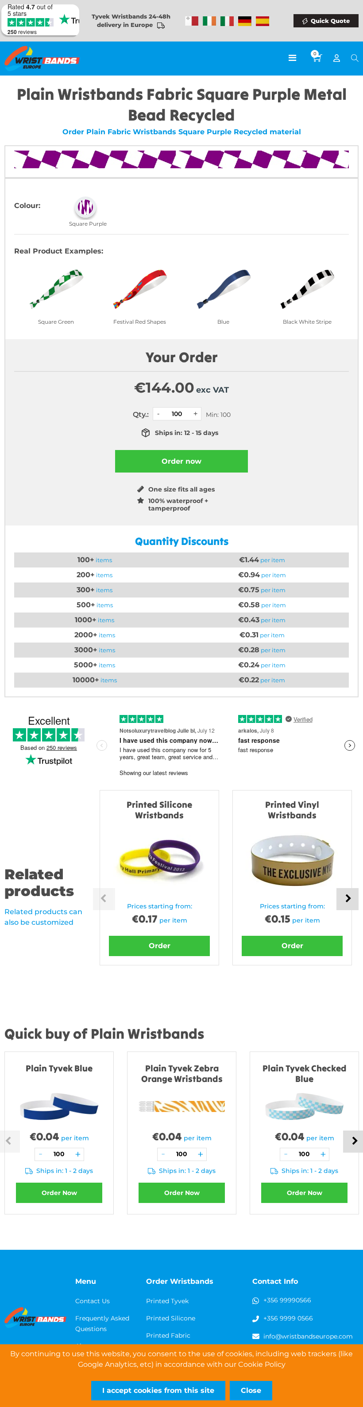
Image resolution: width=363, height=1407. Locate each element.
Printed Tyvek (167, 1301)
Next (347, 899)
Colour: (27, 205)
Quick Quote (330, 20)
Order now (181, 461)
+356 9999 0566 (288, 1318)
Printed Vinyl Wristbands (292, 810)
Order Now (59, 1193)
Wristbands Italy (227, 21)
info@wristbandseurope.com (308, 1336)
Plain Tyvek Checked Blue (305, 1073)
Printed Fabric (168, 1335)
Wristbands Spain (262, 21)
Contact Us (92, 1301)
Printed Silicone (170, 1318)
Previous (104, 899)
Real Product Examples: (58, 251)
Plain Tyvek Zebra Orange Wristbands (182, 1073)
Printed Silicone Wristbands (159, 810)
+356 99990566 (287, 1300)
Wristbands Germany (244, 21)
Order (159, 946)
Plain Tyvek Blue (59, 1068)
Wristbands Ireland (209, 21)
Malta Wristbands (191, 21)
